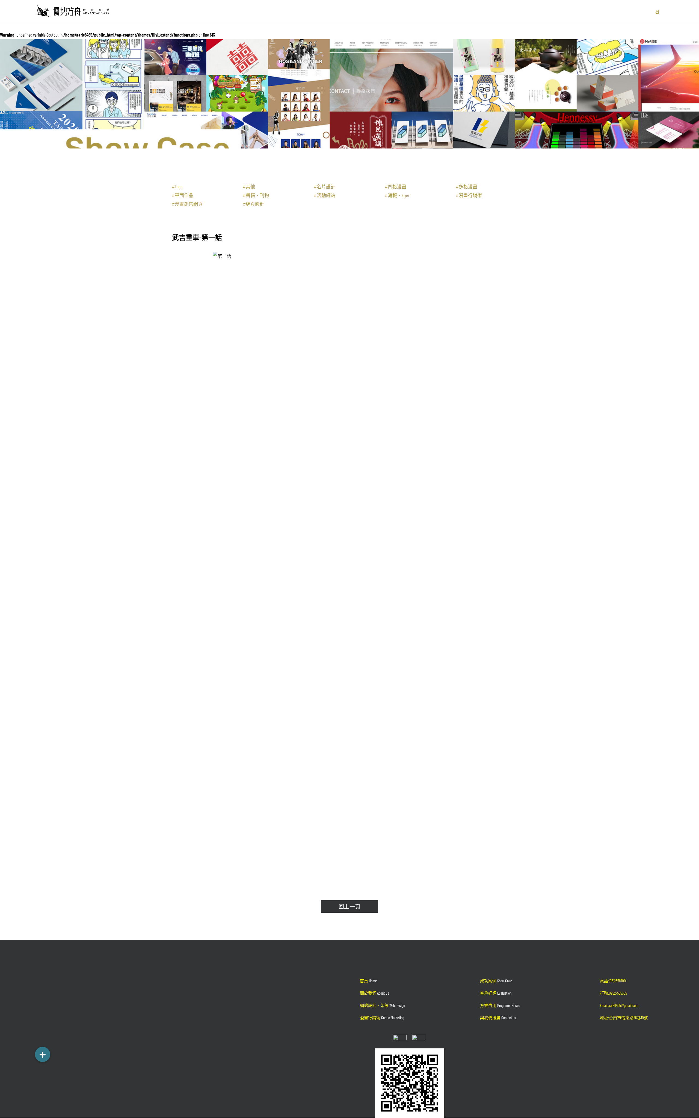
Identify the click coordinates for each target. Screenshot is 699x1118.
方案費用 (500, 1005)
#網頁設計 (253, 204)
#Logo (177, 186)
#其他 (249, 186)
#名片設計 (324, 186)
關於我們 (374, 993)
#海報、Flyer (397, 195)
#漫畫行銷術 (469, 195)
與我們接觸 (498, 1017)
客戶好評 (495, 993)
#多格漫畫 (466, 186)
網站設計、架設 (382, 1005)
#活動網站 (324, 195)
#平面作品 (182, 195)
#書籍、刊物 (256, 195)
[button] (42, 1051)
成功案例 (496, 980)
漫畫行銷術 (382, 1017)
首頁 (368, 980)
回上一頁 (349, 906)
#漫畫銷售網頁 (187, 204)
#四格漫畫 (395, 186)
